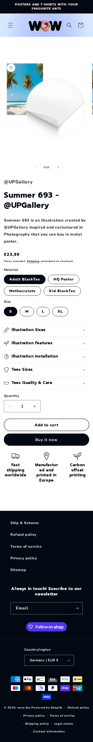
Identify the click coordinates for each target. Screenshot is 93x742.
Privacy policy (23, 558)
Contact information (49, 731)
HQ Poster (63, 279)
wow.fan (23, 708)
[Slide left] (35, 167)
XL (60, 311)
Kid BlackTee (62, 290)
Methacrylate (22, 290)
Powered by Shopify (47, 708)
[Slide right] (58, 167)
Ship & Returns (24, 522)
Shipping (33, 261)
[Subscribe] (76, 608)
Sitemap (18, 569)
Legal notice (63, 724)
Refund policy (23, 534)
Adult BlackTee (24, 279)
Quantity (11, 396)
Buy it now (46, 439)
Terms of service (26, 546)
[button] (10, 25)
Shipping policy (37, 724)
